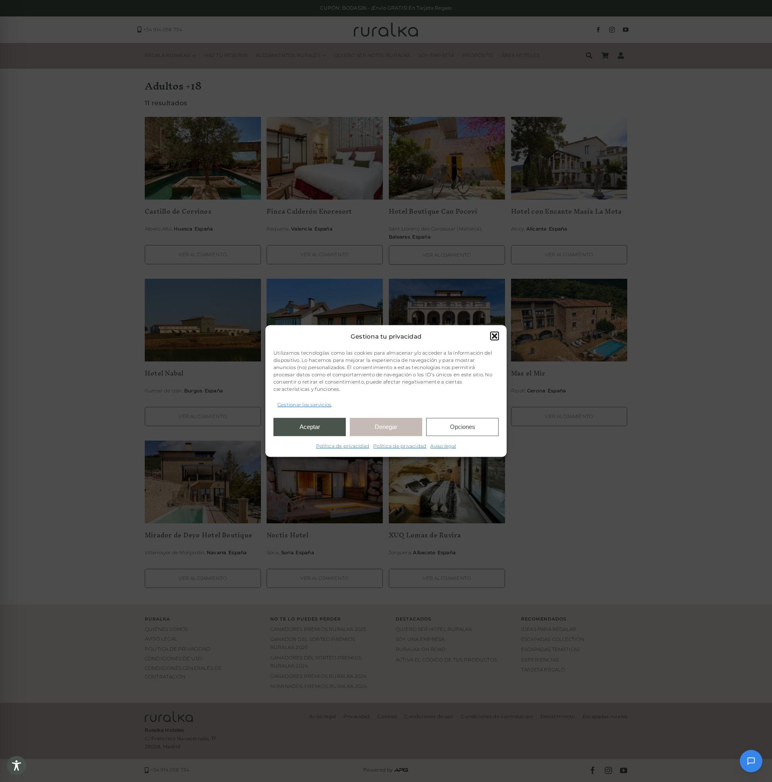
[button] (495, 336)
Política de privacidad (342, 446)
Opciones (462, 426)
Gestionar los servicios (304, 405)
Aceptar (310, 426)
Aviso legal (443, 446)
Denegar (386, 426)
